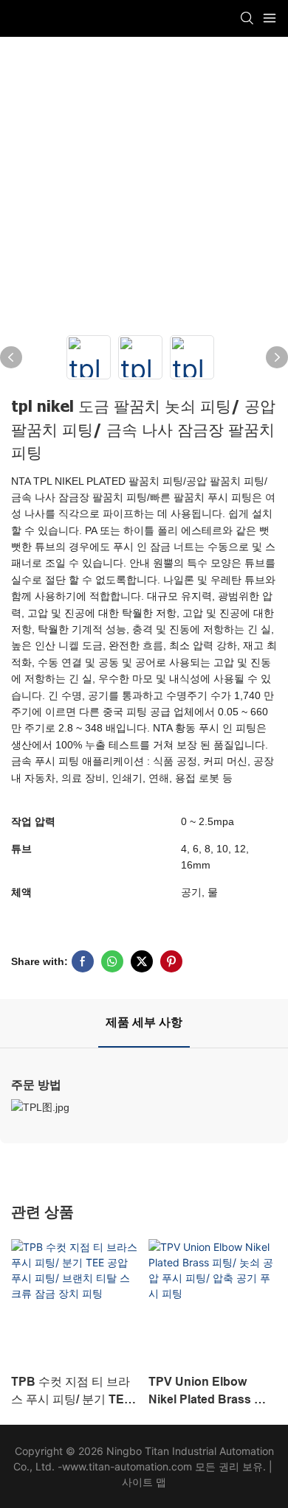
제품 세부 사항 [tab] (144, 1022)
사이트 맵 (144, 1482)
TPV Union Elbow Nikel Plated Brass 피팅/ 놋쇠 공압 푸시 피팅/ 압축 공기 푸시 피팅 (210, 1392)
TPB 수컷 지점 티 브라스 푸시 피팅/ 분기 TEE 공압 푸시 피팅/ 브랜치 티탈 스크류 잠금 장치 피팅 (71, 1392)
